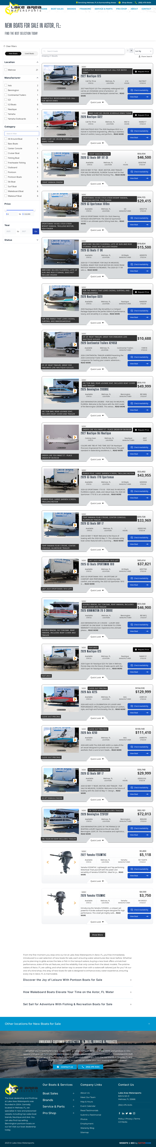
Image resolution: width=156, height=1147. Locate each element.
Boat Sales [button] (57, 9)
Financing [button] (85, 9)
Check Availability (141, 90)
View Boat (134, 97)
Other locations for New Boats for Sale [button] (33, 1024)
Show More (97, 934)
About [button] (134, 9)
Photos (83, 1119)
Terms (137, 1119)
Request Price (143, 71)
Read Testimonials (89, 1110)
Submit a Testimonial (90, 1115)
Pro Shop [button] (121, 9)
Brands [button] (71, 9)
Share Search (146, 56)
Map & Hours (86, 1102)
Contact (146, 9)
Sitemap (84, 1132)
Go (35, 231)
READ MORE (119, 134)
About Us (85, 1093)
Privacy (129, 1119)
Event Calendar (87, 1106)
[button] (48, 78)
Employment (86, 1123)
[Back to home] (23, 8)
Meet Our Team (88, 1097)
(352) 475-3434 (144, 2)
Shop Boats (127, 2)
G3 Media (122, 1122)
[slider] (6, 210)
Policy (121, 1119)
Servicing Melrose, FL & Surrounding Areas (97, 2)
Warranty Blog (87, 1128)
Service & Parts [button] (103, 9)
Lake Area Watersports (129, 1093)
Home (44, 9)
